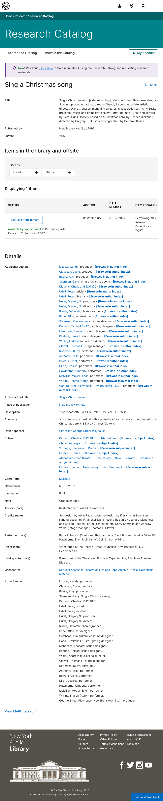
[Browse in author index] (112, 266)
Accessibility (86, 734)
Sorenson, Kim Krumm (73, 321)
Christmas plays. (70, 443)
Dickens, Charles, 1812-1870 (77, 286)
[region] (81, 218)
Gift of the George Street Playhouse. (82, 430)
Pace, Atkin (66, 316)
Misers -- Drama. (70, 453)
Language (133, 743)
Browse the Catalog (60, 53)
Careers (83, 743)
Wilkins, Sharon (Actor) (74, 380)
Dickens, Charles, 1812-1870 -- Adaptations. (88, 438)
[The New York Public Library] (6, 6)
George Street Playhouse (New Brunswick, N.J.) (90, 385)
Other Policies (108, 739)
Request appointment (25, 219)
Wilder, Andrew (69, 341)
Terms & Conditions (112, 743)
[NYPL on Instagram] (140, 765)
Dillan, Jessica (68, 366)
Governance (107, 748)
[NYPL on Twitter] (131, 765)
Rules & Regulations (139, 734)
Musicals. (65, 478)
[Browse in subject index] (137, 438)
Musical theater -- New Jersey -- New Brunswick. (91, 467)
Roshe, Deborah (69, 311)
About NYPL (134, 739)
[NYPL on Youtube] (149, 765)
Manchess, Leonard (72, 331)
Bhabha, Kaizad (69, 336)
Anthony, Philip (69, 356)
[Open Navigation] (155, 6)
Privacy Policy (108, 734)
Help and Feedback (147, 797)
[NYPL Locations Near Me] (132, 6)
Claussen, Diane (69, 271)
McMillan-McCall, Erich (73, 375)
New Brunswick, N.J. (72, 404)
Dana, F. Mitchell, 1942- (74, 326)
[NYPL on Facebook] (122, 765)
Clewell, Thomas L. (71, 346)
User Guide (46, 68)
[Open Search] (143, 6)
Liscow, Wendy (69, 266)
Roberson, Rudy (69, 351)
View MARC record (19, 711)
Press (81, 739)
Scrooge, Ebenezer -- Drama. (78, 448)
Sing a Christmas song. (74, 397)
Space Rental (86, 748)
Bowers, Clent (68, 361)
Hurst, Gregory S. (70, 301)
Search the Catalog (22, 53)
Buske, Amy (67, 276)
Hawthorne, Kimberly (72, 371)
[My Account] (120, 6)
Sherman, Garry (69, 281)
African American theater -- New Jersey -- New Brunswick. (97, 458)
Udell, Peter (66, 291)
